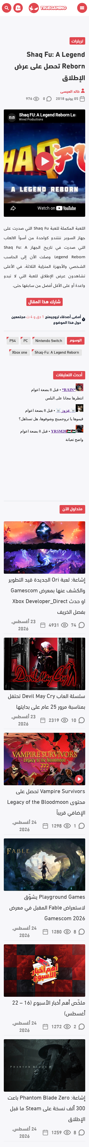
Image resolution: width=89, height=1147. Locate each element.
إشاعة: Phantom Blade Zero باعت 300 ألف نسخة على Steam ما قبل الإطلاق (46, 1107)
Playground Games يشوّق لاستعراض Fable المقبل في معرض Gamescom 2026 (47, 907)
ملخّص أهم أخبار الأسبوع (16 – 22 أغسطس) (48, 1007)
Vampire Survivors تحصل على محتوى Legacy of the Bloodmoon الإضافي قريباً (46, 801)
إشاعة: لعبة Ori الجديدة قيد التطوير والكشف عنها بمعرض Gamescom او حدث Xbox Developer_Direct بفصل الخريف (47, 595)
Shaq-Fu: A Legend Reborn (57, 352)
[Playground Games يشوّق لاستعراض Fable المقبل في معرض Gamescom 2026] (44, 864)
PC (25, 340)
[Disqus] (44, 441)
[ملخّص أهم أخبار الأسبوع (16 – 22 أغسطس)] (44, 970)
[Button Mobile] (82, 8)
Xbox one (19, 352)
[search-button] (6, 8)
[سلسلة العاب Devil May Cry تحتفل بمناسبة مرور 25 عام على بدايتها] (44, 664)
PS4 (12, 340)
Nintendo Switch (48, 340)
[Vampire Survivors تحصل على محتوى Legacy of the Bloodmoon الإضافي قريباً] (44, 759)
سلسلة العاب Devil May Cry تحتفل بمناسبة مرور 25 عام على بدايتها (46, 700)
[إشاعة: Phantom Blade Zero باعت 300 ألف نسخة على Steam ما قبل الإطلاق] (44, 1065)
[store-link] (17, 8)
